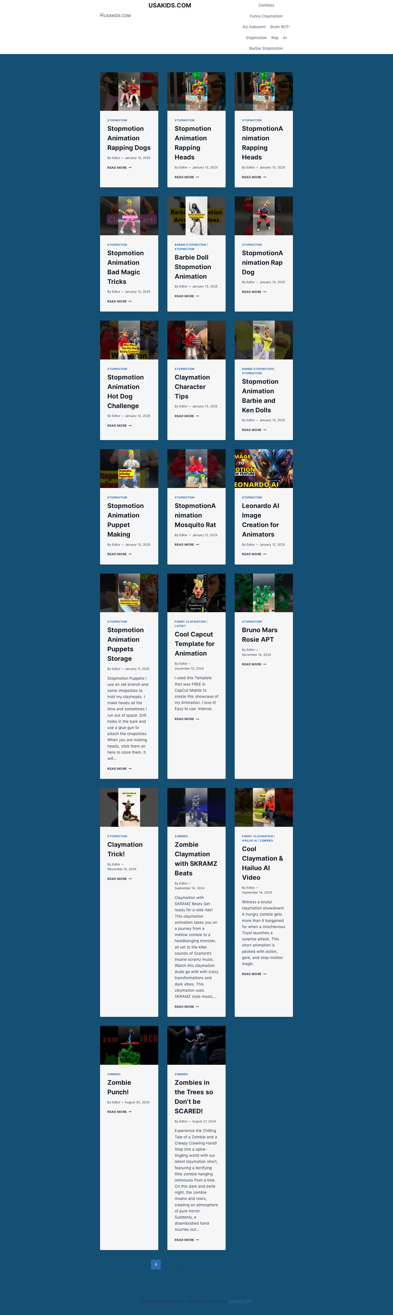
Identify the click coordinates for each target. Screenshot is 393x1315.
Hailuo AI (249, 840)
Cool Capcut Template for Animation (194, 643)
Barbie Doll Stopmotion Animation (193, 266)
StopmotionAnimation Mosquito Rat (195, 515)
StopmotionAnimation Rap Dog (262, 262)
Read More (119, 167)
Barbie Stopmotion (266, 48)
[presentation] (129, 91)
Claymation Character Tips (192, 386)
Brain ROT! (280, 27)
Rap (274, 37)
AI (285, 37)
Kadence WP (240, 1301)
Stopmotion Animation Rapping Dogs (129, 138)
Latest (180, 626)
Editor (116, 158)
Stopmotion (256, 37)
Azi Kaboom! (254, 27)
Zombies (266, 5)
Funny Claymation (266, 16)
